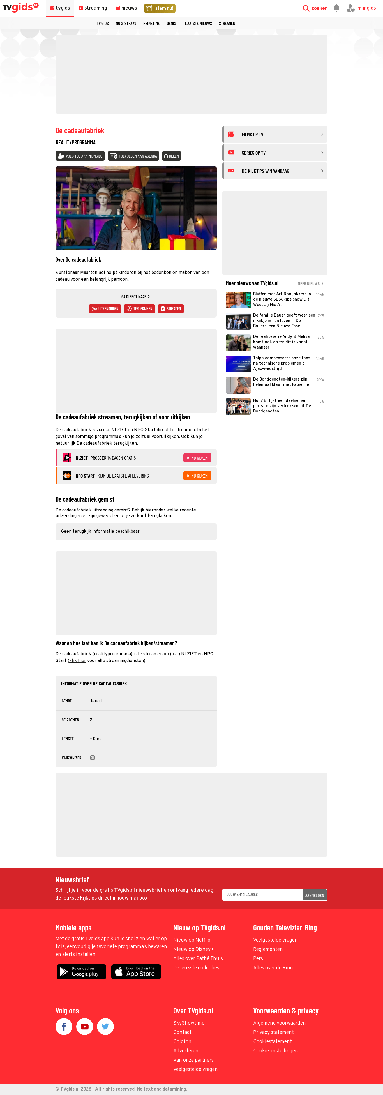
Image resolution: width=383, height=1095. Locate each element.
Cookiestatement (272, 1042)
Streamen (227, 23)
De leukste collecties (196, 968)
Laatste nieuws (198, 23)
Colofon (182, 1042)
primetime (151, 23)
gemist (172, 23)
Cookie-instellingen (275, 1051)
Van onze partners (193, 1060)
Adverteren (186, 1051)
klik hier (77, 661)
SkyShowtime (188, 1023)
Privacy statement (273, 1032)
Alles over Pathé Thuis (198, 959)
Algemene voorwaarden (279, 1023)
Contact (182, 1032)
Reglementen (268, 949)
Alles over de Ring (273, 968)
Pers (258, 959)
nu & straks (126, 23)
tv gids (103, 23)
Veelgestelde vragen (275, 940)
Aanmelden (314, 895)
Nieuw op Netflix (191, 940)
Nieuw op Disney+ (193, 949)
